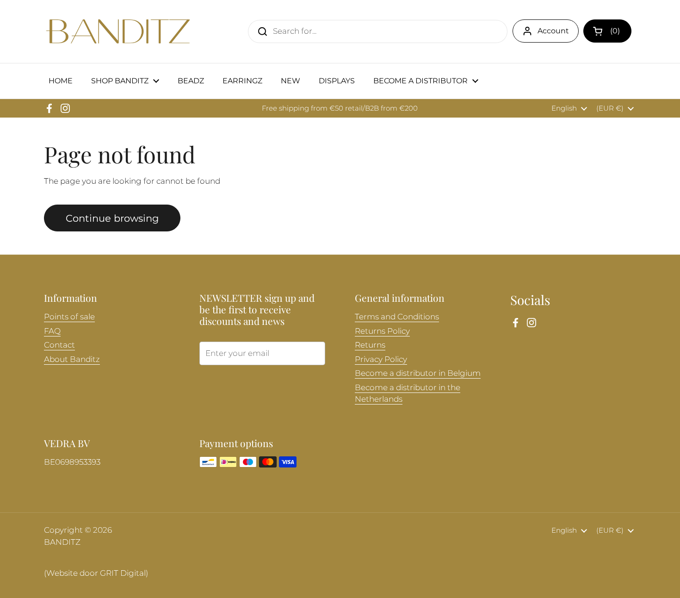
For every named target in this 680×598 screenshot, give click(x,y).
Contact (59, 344)
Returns (370, 344)
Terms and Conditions (397, 316)
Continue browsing (112, 218)
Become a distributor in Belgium (418, 373)
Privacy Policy (381, 359)
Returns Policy (382, 331)
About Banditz (72, 359)
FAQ (52, 331)
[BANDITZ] (118, 31)
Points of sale (69, 316)
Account (553, 30)
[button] (607, 31)
